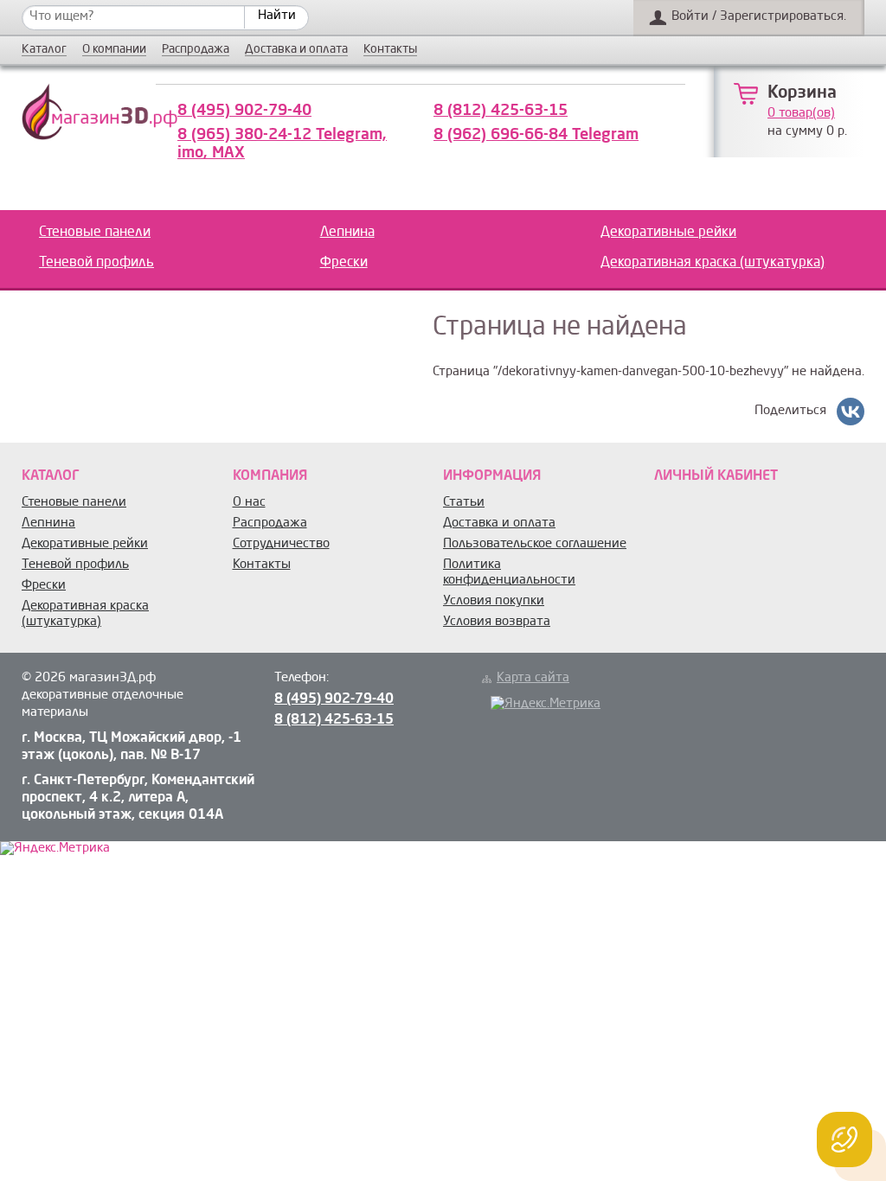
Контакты (390, 49)
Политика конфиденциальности (509, 573)
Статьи (464, 502)
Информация (492, 476)
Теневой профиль (96, 263)
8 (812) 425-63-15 (500, 110)
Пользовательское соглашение (534, 544)
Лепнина (347, 232)
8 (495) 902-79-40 (244, 110)
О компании (114, 49)
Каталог (44, 49)
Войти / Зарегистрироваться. (758, 16)
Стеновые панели (95, 232)
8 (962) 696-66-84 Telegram (536, 135)
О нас (249, 502)
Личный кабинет (716, 476)
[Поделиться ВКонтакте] (850, 411)
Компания (270, 476)
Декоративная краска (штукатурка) (712, 263)
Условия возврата (496, 622)
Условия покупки (493, 601)
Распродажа (195, 49)
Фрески (344, 263)
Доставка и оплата (296, 49)
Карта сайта (533, 678)
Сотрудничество (281, 544)
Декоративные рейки (668, 232)
